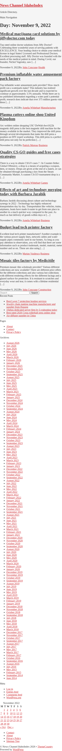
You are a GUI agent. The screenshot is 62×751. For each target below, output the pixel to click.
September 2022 (14, 477)
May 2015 (11, 669)
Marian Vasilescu (31, 253)
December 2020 (14, 537)
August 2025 (12, 377)
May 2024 (11, 420)
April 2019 (11, 595)
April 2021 (11, 526)
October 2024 (13, 406)
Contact (10, 329)
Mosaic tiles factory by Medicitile (27, 260)
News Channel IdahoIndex (21, 5)
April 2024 (11, 423)
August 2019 (12, 583)
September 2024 (14, 408)
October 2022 (13, 474)
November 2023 (14, 437)
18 (14, 717)
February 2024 (13, 429)
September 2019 (14, 580)
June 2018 (11, 621)
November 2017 (14, 635)
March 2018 (12, 629)
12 (17, 713)
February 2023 (13, 463)
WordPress (18, 749)
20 (21, 717)
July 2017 (11, 646)
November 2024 (14, 403)
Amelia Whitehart (31, 107)
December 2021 (14, 503)
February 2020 (13, 566)
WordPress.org (13, 697)
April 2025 (11, 388)
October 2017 (13, 638)
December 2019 (14, 572)
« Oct (3, 727)
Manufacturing (48, 107)
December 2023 (14, 434)
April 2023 (11, 457)
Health (41, 67)
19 (17, 717)
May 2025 (11, 386)
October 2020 (13, 543)
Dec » (10, 727)
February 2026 (13, 360)
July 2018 (11, 618)
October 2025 (13, 371)
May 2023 (11, 454)
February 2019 (13, 600)
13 (21, 713)
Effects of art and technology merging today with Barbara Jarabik (31, 192)
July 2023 (11, 449)
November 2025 (14, 368)
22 (5, 720)
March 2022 (12, 494)
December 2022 (14, 469)
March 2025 (12, 391)
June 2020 (11, 555)
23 (8, 720)
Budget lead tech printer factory (26, 227)
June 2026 (11, 348)
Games (44, 182)
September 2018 (14, 615)
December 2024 (14, 400)
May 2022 (11, 489)
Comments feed (14, 694)
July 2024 (11, 414)
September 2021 (14, 512)
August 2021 (12, 515)
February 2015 (13, 672)
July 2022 (11, 483)
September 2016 (14, 661)
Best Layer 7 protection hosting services (26, 301)
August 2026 (12, 343)
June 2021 (11, 520)
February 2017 (13, 655)
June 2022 (11, 486)
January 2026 (13, 363)
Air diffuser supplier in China (21, 315)
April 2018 (11, 626)
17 (11, 717)
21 (1, 720)
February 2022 (13, 497)
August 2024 (12, 411)
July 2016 (11, 666)
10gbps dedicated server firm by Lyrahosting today (31, 309)
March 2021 (12, 529)
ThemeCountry (45, 746)
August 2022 (12, 480)
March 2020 (12, 563)
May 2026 (11, 351)
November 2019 (14, 575)
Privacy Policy (13, 332)
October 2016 (13, 658)
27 (21, 720)
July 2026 (11, 345)
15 (5, 717)
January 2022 (13, 500)
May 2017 (11, 649)
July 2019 (11, 586)
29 (5, 724)
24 (11, 720)
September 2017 (14, 641)
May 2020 (11, 557)
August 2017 (12, 643)
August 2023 (12, 446)
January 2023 (13, 466)
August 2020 (12, 549)
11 (14, 713)
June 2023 (11, 451)
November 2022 (14, 472)
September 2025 (14, 374)
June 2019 (11, 589)
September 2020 (14, 546)
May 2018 (11, 623)
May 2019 (11, 592)
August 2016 (12, 663)
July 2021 (11, 517)
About (9, 326)
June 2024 (11, 417)
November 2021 (14, 506)
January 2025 (13, 397)
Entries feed (12, 692)
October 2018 (13, 612)
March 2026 (12, 357)
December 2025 (14, 366)
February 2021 (13, 532)
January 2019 (13, 603)
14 (1, 717)
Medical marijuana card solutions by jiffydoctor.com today (30, 36)
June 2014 (11, 678)
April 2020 (11, 560)
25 (14, 720)
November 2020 (14, 540)
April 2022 (11, 492)
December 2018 (14, 606)
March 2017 (12, 652)
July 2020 (11, 552)
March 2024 (12, 426)
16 (8, 717)
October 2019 (13, 578)
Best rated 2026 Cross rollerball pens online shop (30, 312)
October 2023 (13, 440)
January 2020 (13, 569)
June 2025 (11, 383)
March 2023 (12, 460)
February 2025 (13, 394)
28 (1, 724)
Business (43, 145)
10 (11, 713)
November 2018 (14, 609)
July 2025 (11, 380)
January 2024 (13, 431)
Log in (9, 689)
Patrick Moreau (30, 145)
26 (17, 720)
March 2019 (12, 598)
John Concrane (30, 67)
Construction (44, 289)
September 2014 (14, 675)
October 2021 (13, 509)
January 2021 (13, 535)
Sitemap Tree (13, 741)
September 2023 (14, 443)
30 (8, 724)
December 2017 (14, 632)
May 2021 (11, 523)
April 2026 (11, 354)
